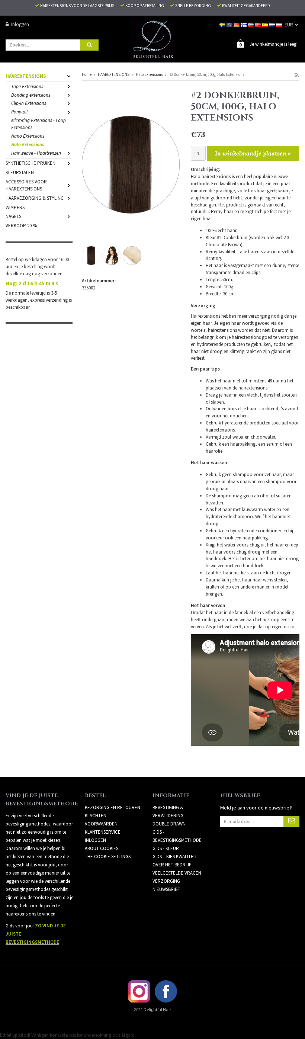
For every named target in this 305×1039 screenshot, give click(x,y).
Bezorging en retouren (112, 807)
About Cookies (101, 848)
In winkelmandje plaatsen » (253, 153)
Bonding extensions (30, 95)
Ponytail (19, 112)
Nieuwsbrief (166, 889)
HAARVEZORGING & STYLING (35, 198)
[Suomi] (244, 24)
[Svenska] (223, 24)
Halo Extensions (27, 144)
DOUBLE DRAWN (169, 824)
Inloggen (20, 24)
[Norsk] (251, 24)
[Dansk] (258, 24)
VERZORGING (166, 881)
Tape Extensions (27, 86)
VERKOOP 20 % (21, 225)
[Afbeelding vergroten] (131, 164)
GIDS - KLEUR (165, 848)
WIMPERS (15, 207)
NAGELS (13, 216)
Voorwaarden (101, 824)
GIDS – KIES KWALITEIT (174, 856)
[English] (230, 24)
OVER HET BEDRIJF (171, 865)
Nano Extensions (27, 136)
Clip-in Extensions (28, 103)
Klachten (95, 815)
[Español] (265, 24)
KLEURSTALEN (20, 172)
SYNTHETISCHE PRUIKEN (30, 163)
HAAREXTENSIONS (26, 76)
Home (87, 74)
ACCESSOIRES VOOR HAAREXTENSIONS (26, 185)
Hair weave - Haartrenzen (36, 153)
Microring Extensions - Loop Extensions (38, 124)
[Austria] (279, 24)
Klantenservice (103, 832)
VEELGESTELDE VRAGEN (176, 873)
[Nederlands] (272, 24)
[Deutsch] (237, 24)
